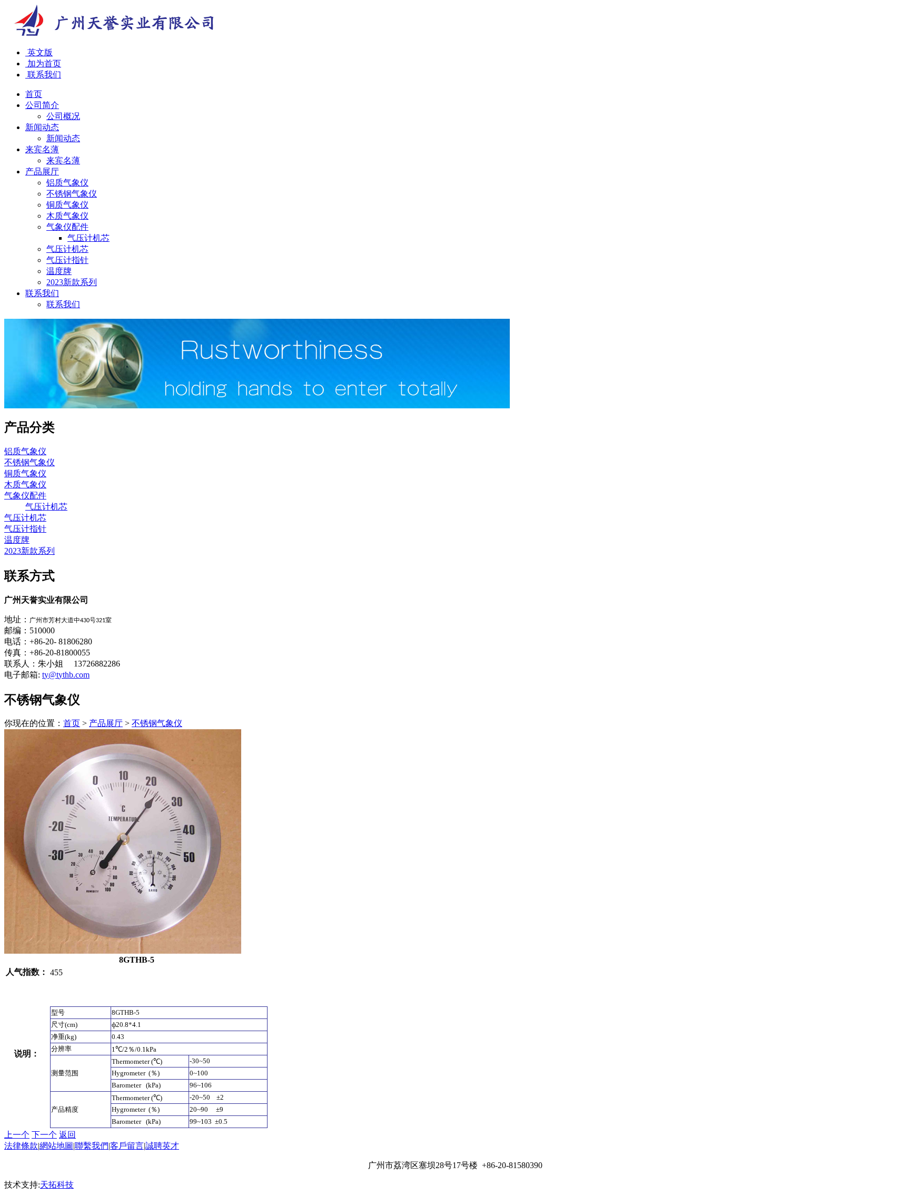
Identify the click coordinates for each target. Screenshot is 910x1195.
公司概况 (63, 116)
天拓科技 (57, 1184)
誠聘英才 (162, 1145)
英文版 (39, 52)
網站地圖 (56, 1145)
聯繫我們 (91, 1145)
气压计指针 (67, 260)
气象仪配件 (67, 226)
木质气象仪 (67, 215)
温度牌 (59, 271)
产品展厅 (106, 723)
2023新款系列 (71, 282)
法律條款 (21, 1145)
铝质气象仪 (67, 182)
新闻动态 (63, 138)
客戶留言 (127, 1145)
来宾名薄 (63, 160)
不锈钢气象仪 (71, 193)
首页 (71, 723)
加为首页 (43, 63)
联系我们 (43, 74)
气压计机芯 (88, 237)
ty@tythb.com (66, 674)
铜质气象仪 (67, 204)
